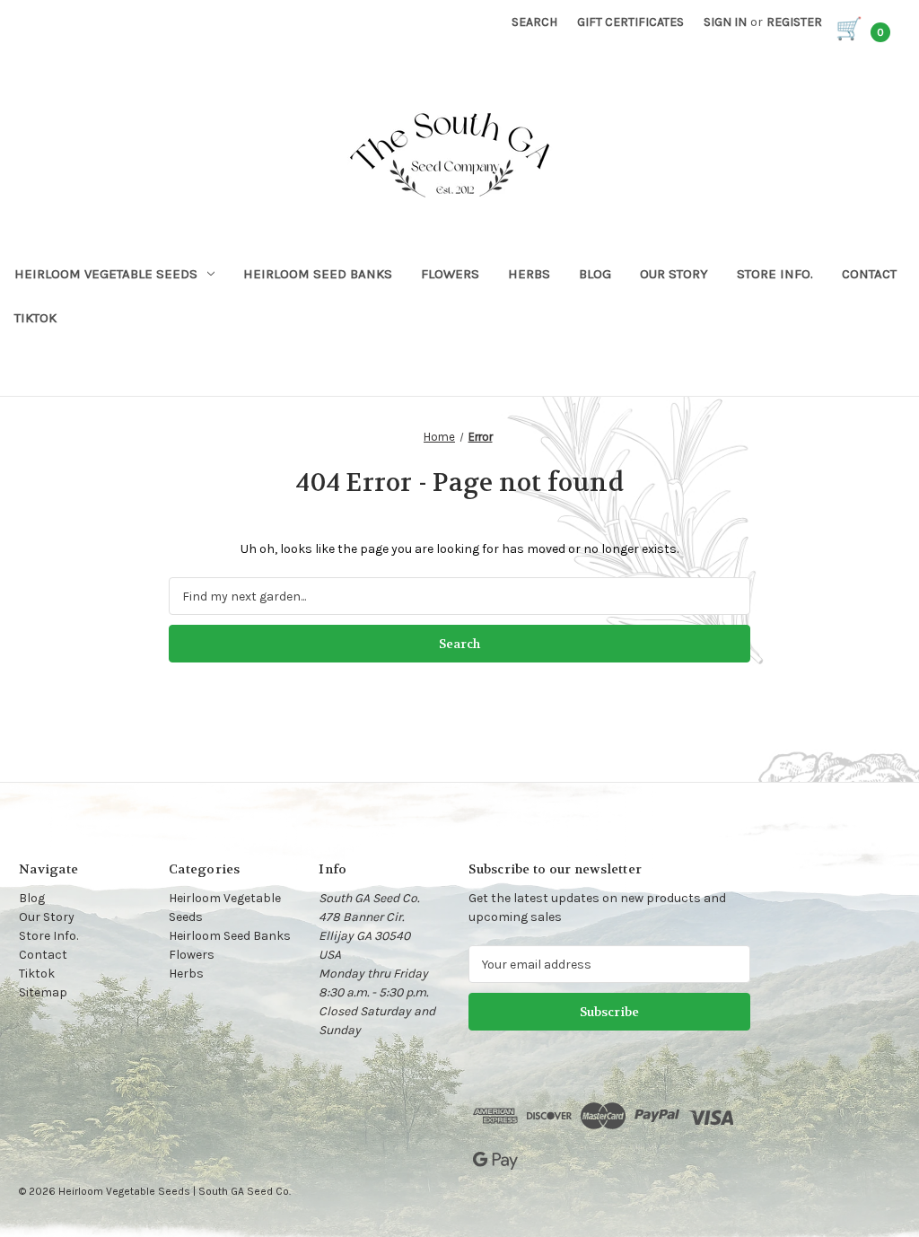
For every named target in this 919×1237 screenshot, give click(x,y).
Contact (869, 274)
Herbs (529, 274)
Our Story (674, 274)
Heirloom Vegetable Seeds (105, 274)
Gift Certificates (630, 22)
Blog (595, 274)
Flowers (450, 274)
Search (534, 22)
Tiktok (35, 318)
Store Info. (775, 274)
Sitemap (43, 992)
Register (794, 22)
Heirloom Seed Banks (317, 274)
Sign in (725, 22)
